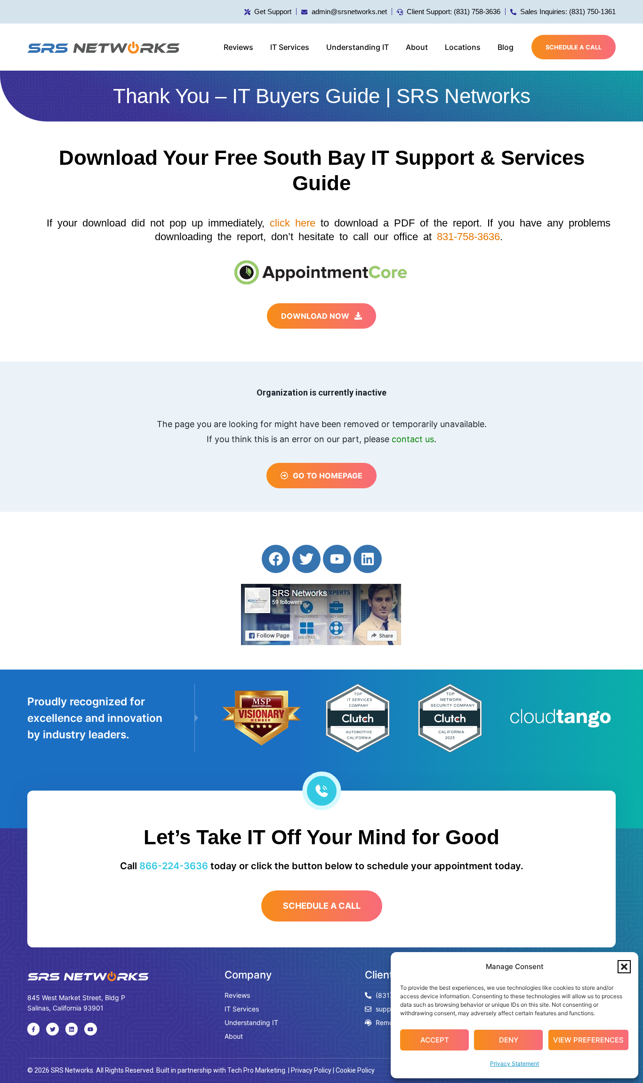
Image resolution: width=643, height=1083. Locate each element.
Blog (506, 47)
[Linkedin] (368, 559)
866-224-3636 (173, 866)
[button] (624, 966)
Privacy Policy (311, 1070)
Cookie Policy (355, 1070)
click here (292, 223)
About (417, 47)
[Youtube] (337, 559)
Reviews (238, 47)
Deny (508, 1039)
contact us (413, 439)
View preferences (588, 1039)
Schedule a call (574, 47)
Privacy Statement (514, 1063)
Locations (463, 47)
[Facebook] (276, 559)
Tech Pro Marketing (256, 1070)
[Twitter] (306, 559)
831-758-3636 (468, 236)
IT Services (289, 47)
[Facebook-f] (33, 1029)
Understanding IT (357, 47)
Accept (434, 1039)
